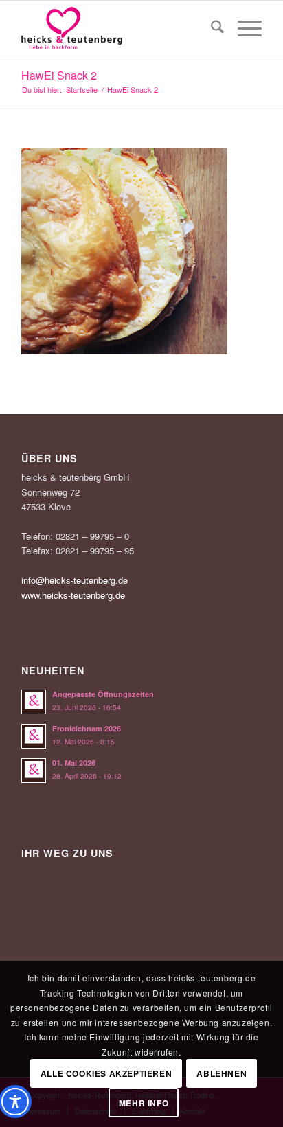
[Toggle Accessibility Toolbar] (15, 1101)
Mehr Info (143, 1103)
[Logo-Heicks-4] (117, 28)
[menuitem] (210, 28)
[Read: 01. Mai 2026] (33, 770)
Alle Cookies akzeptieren (106, 1073)
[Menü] (243, 28)
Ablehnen (221, 1073)
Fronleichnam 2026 (86, 728)
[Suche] (210, 28)
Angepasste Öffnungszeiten (103, 694)
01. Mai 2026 (73, 763)
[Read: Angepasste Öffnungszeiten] (33, 702)
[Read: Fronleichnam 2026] (33, 736)
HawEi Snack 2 (59, 75)
